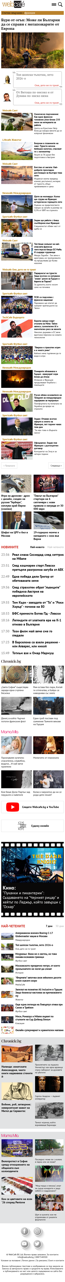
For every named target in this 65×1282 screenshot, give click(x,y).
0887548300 (41, 1257)
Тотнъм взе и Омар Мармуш (33, 653)
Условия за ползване (11, 1260)
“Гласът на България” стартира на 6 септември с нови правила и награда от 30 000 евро (48, 502)
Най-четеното (55, 547)
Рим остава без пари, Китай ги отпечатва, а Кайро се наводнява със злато (47, 690)
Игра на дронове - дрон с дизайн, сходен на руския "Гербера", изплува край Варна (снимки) (15, 502)
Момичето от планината (46, 757)
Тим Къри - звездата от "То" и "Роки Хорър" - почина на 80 (37, 604)
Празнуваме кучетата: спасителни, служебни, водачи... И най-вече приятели (13, 762)
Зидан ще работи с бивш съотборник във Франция (46, 221)
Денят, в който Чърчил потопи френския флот (13, 720)
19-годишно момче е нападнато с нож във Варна (46, 536)
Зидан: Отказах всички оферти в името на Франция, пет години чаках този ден (47, 423)
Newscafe (7, 193)
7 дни (49, 926)
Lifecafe (6, 140)
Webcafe (7, 110)
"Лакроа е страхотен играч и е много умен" (47, 349)
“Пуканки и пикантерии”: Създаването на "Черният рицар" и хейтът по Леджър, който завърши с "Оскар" (32, 899)
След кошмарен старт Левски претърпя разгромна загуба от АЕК (37, 567)
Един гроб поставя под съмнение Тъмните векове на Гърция (47, 721)
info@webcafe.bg (26, 1257)
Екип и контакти (56, 1260)
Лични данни (28, 1260)
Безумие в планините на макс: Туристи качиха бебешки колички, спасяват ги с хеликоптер (48, 147)
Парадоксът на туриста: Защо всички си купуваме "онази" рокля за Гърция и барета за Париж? (47, 277)
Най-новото (37, 547)
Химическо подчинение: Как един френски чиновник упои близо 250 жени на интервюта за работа (47, 120)
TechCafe (7, 317)
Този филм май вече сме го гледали (32, 633)
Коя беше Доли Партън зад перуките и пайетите (15, 793)
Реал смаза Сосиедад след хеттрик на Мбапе (38, 557)
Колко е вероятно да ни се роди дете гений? (47, 793)
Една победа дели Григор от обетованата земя (32, 578)
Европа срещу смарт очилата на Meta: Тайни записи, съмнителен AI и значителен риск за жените (47, 325)
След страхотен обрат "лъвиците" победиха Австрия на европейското (36, 591)
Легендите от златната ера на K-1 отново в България (36, 622)
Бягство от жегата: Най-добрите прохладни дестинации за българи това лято (48, 171)
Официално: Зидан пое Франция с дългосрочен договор (46, 445)
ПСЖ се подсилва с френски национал (44, 298)
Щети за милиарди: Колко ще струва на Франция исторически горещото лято (48, 199)
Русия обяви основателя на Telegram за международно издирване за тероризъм (48, 398)
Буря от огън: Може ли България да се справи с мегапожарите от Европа (30, 24)
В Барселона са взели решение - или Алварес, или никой (36, 644)
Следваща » (56, 465)
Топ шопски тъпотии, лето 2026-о (34, 76)
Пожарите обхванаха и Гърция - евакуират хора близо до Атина (46, 374)
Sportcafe (7, 216)
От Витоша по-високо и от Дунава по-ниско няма (35, 94)
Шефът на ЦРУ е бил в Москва (14, 534)
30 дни (59, 926)
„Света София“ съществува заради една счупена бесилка (14, 690)
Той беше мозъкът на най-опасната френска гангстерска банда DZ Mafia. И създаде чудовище (48, 248)
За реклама (41, 1260)
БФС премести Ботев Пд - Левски (36, 613)
